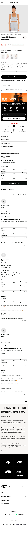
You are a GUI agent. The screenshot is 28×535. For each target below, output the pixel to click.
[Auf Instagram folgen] (16, 486)
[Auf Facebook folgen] (13, 486)
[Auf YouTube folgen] (20, 486)
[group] (14, 160)
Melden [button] (19, 242)
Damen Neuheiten (5, 34)
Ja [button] (16, 242)
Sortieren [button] (3, 189)
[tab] (16, 195)
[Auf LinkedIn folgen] (26, 486)
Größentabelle (23, 63)
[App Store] (8, 515)
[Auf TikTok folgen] (23, 486)
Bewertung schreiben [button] (14, 183)
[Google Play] (19, 515)
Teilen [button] (22, 242)
